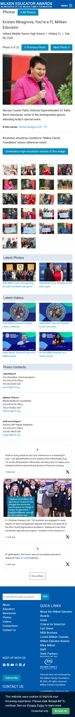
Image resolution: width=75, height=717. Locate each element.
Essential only (39, 711)
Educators (9, 609)
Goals (43, 620)
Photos (7, 617)
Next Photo (60, 47)
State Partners (49, 653)
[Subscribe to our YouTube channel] (12, 665)
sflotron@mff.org (11, 411)
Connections (10, 626)
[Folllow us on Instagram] (17, 665)
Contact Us (9, 630)
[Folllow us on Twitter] (4, 665)
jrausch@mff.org (11, 387)
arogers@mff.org (11, 435)
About (6, 605)
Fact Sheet (46, 628)
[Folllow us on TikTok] (24, 665)
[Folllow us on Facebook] (8, 665)
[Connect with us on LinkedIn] (20, 665)
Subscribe (11, 678)
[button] (37, 460)
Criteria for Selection (52, 624)
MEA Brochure (48, 632)
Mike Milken (47, 645)
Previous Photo (36, 47)
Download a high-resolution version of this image (35, 151)
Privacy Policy (35, 705)
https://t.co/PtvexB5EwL (27, 558)
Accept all (61, 711)
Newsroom (9, 613)
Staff (43, 649)
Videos (7, 621)
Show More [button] (37, 576)
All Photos (29, 12)
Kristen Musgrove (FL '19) (33, 127)
